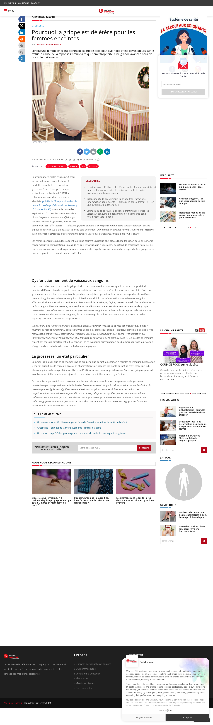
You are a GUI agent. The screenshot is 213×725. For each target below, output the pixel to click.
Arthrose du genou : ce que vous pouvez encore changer (192, 201)
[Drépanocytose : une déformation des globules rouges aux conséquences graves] (168, 425)
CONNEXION (24, 3)
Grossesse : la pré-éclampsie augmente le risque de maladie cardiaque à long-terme (82, 433)
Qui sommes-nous (86, 668)
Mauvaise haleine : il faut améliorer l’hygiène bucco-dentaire (192, 529)
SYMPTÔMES (168, 505)
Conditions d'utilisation (88, 673)
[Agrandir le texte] (21, 45)
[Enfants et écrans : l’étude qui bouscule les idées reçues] (168, 188)
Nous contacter (84, 688)
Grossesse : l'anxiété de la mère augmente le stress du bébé (69, 427)
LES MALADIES (169, 400)
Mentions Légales (85, 683)
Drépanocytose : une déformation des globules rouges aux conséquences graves (193, 425)
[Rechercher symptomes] (204, 541)
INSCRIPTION (10, 3)
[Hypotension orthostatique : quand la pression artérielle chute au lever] (168, 411)
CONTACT (35, 3)
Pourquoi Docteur (13, 702)
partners (143, 671)
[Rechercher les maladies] (204, 450)
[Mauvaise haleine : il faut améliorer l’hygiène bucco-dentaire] (168, 530)
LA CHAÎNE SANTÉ (171, 330)
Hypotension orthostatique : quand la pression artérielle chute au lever (192, 411)
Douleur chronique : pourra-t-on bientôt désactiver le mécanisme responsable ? (91, 500)
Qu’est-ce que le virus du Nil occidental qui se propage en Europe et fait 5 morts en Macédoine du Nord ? (51, 501)
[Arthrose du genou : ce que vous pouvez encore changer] (168, 202)
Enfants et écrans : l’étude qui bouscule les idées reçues (193, 187)
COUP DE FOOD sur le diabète (179, 364)
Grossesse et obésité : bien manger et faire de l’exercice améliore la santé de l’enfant (82, 422)
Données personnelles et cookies (93, 663)
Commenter (90, 159)
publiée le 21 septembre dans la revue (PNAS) (54, 205)
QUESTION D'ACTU (43, 17)
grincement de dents (56, 166)
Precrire (73, 166)
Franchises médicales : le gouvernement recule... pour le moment (192, 215)
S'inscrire (144, 447)
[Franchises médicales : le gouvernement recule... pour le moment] (168, 216)
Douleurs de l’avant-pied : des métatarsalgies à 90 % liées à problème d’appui (193, 515)
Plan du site (82, 678)
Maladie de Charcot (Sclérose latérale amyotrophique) (189, 438)
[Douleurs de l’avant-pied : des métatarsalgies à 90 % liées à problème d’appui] (168, 516)
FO (83, 166)
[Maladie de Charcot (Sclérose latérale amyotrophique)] (168, 439)
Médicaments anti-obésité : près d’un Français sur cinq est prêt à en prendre (135, 500)
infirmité (93, 166)
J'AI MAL (165, 457)
